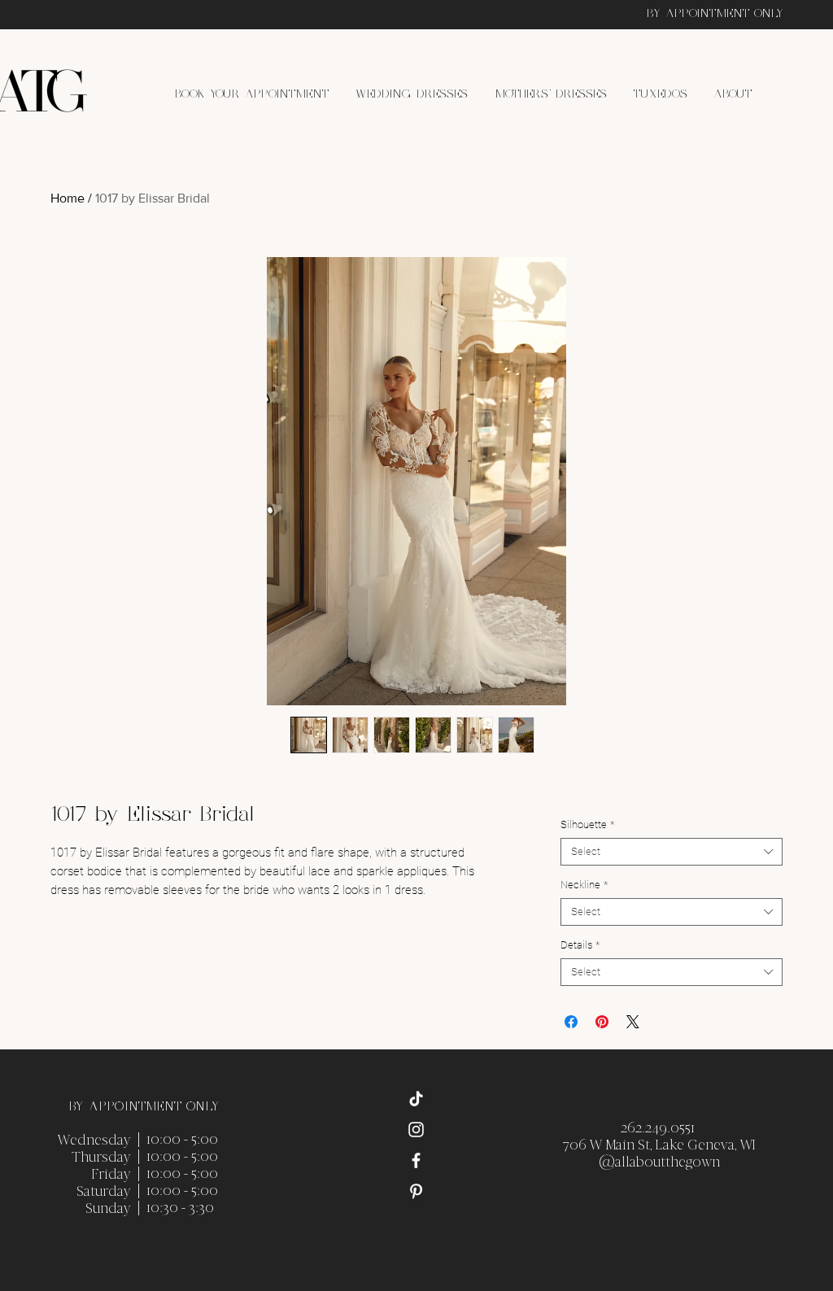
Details (580, 945)
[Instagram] (416, 1129)
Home (67, 198)
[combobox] (671, 852)
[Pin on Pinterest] (602, 1021)
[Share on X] (633, 1021)
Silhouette (587, 824)
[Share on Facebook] (571, 1021)
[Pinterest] (416, 1191)
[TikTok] (416, 1098)
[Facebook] (416, 1160)
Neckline (584, 885)
